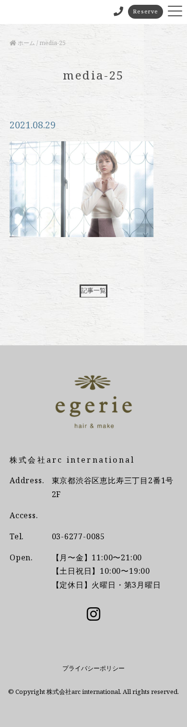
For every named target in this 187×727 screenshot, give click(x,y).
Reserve (145, 11)
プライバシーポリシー (93, 668)
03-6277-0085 (78, 536)
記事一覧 (93, 290)
